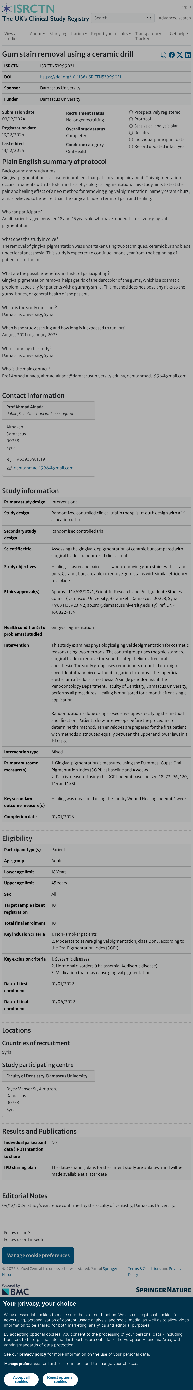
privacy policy (32, 1354)
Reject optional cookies (60, 1379)
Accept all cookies (21, 1379)
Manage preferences (22, 1363)
